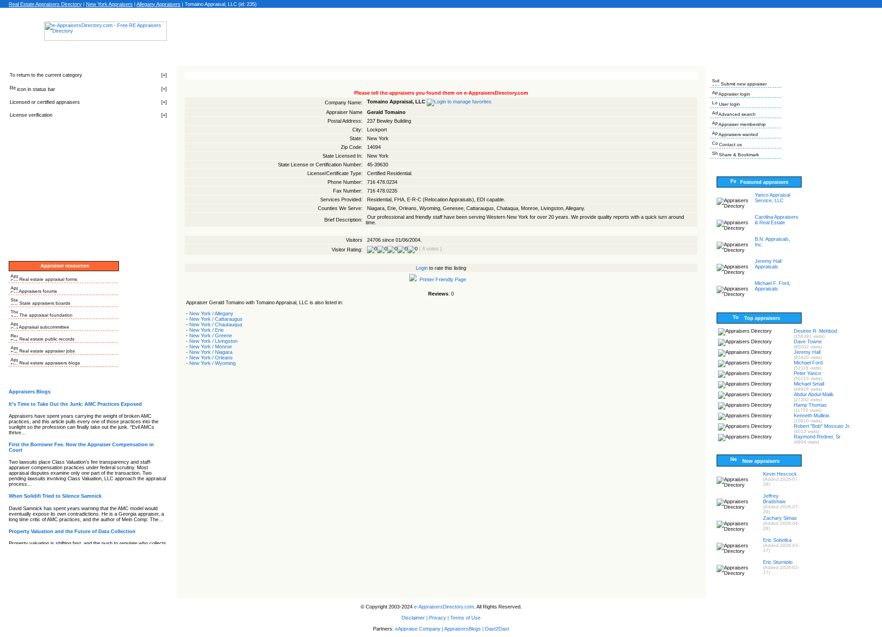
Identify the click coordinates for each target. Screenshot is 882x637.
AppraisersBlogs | (464, 628)
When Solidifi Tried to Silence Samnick (55, 496)
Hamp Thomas (810, 405)
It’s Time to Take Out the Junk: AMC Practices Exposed (75, 404)
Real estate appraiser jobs (46, 350)
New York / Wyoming (212, 363)
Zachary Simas (780, 518)
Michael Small (809, 384)
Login (422, 268)
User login (729, 104)
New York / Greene (210, 335)
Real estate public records (46, 338)
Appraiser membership (742, 124)
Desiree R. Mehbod (815, 331)
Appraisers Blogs (30, 391)
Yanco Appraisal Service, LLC (772, 197)
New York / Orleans (211, 357)
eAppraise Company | (419, 628)
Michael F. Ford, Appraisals (773, 285)
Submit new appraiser (743, 83)
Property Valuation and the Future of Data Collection (72, 531)
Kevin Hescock (780, 474)
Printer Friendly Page (441, 279)
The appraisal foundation (45, 315)
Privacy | (439, 617)
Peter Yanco (807, 373)
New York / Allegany (211, 313)
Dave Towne (808, 341)
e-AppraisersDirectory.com (444, 606)
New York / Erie (206, 330)
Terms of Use (465, 617)
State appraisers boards (44, 303)
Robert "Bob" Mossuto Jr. (822, 426)
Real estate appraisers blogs (49, 362)
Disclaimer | (414, 617)
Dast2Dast (497, 628)
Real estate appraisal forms (47, 279)
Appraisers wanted (738, 134)
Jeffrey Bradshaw (774, 498)
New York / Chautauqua (215, 324)
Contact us (730, 144)
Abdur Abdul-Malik (814, 394)
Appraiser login (734, 94)
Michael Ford (808, 362)
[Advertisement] (441, 34)
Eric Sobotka (777, 540)
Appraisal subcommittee (43, 327)
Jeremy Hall (807, 352)
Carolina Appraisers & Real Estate (776, 219)
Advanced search (737, 114)
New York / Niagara (210, 352)
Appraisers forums (37, 291)
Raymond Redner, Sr (817, 436)
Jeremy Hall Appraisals (768, 263)
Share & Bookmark (738, 154)
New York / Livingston (213, 341)
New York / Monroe (210, 346)
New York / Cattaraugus (216, 319)
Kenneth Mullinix (812, 415)
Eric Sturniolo (777, 562)
